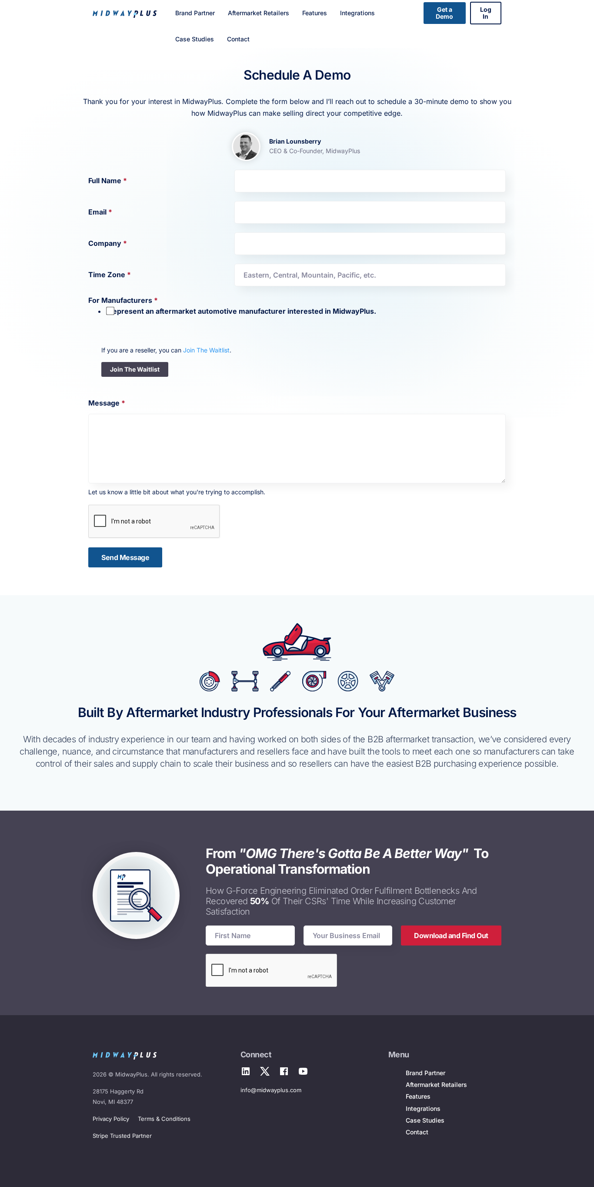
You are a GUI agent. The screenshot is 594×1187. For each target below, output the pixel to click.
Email (100, 212)
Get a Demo (444, 13)
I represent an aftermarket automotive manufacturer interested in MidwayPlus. (241, 311)
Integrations (357, 13)
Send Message (125, 557)
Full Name (107, 180)
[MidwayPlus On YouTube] (303, 1072)
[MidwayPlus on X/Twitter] (265, 1072)
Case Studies (194, 39)
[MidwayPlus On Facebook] (284, 1072)
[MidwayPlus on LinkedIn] (245, 1072)
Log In (485, 13)
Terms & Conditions (164, 1118)
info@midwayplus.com (270, 1089)
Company (107, 243)
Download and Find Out (451, 935)
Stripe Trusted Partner (122, 1135)
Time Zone (109, 274)
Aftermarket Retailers (258, 13)
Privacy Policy (111, 1118)
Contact (238, 39)
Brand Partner (195, 13)
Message (106, 403)
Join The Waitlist (206, 350)
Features (314, 13)
